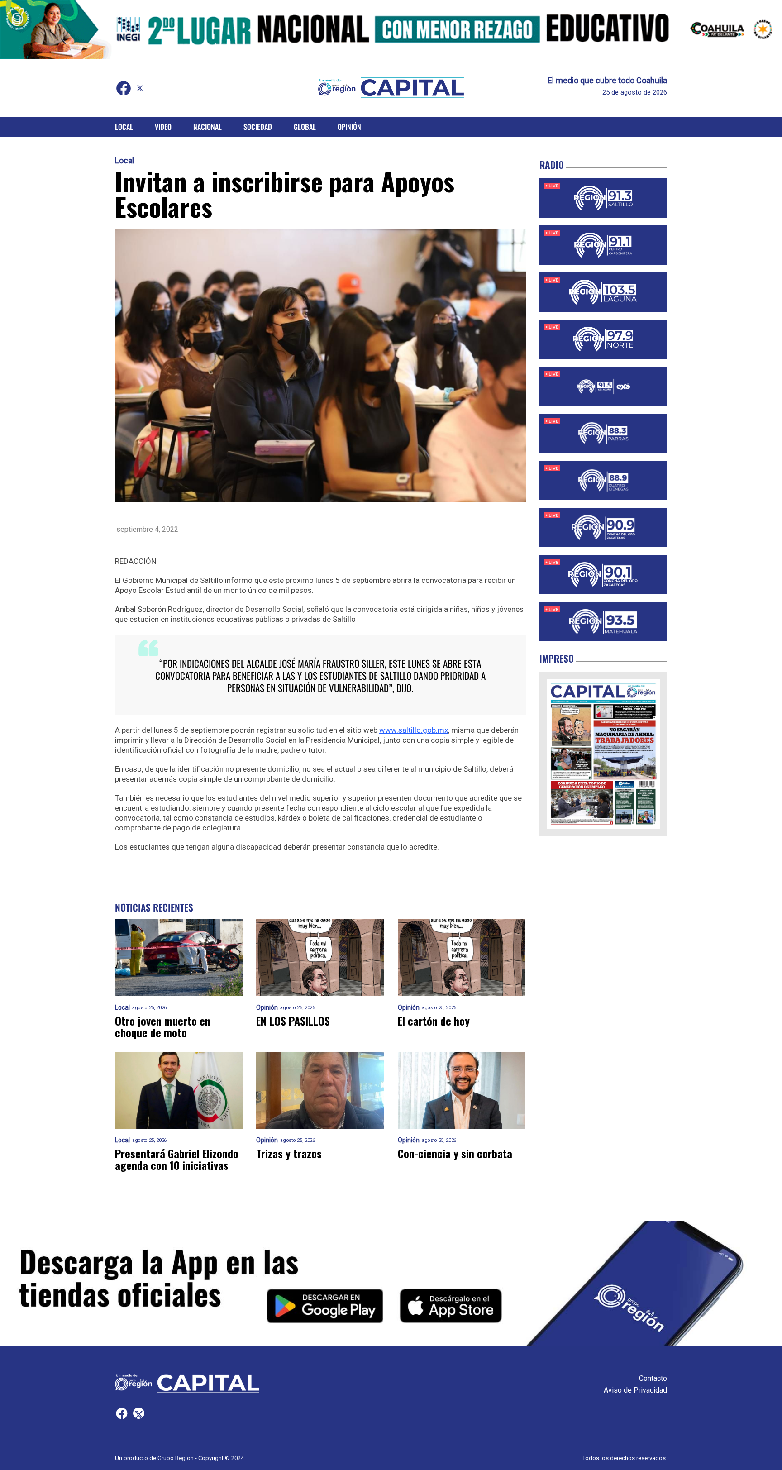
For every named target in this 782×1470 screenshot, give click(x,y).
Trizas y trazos (289, 1153)
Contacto (653, 1378)
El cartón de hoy (434, 1020)
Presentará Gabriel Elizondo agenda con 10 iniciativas (176, 1159)
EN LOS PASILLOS (293, 1020)
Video (163, 126)
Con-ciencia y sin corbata (455, 1153)
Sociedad (257, 126)
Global (305, 126)
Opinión (349, 126)
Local (124, 126)
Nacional (207, 126)
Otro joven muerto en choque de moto (162, 1026)
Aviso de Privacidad (635, 1390)
